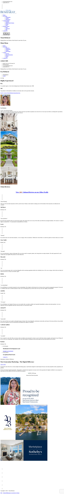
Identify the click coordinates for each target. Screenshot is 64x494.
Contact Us (5, 58)
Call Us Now (3, 364)
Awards (7, 18)
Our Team (5, 46)
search (4, 75)
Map (6, 29)
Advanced (8, 28)
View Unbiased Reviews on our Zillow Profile (32, 192)
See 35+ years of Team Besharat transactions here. (10, 92)
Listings (4, 52)
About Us (7, 48)
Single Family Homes (10, 22)
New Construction (9, 54)
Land (7, 25)
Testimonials (8, 17)
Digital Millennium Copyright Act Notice (11, 492)
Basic (7, 27)
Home (4, 45)
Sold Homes (8, 19)
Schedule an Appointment (8, 351)
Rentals (7, 24)
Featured (7, 21)
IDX (1, 492)
